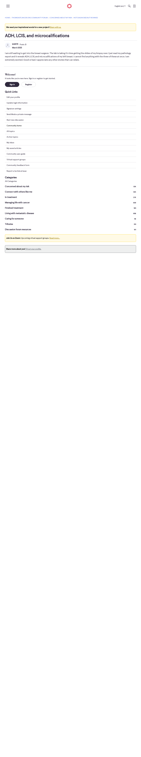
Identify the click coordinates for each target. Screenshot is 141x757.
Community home (14, 125)
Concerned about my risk (70, 186)
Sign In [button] (12, 84)
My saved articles (14, 148)
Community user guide (16, 154)
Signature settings (14, 108)
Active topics (12, 137)
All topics (11, 131)
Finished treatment (70, 208)
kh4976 (15, 44)
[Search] (129, 6)
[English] (69, 6)
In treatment (70, 197)
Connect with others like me (70, 191)
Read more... (54, 238)
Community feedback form (18, 165)
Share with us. (55, 27)
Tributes (70, 224)
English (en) (119, 6)
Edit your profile (13, 97)
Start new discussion (15, 120)
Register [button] (28, 84)
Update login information (17, 103)
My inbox (10, 142)
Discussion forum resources (70, 229)
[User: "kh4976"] (7, 45)
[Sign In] (134, 6)
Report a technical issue (17, 171)
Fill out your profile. (33, 249)
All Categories (11, 181)
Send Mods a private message (19, 114)
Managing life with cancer (70, 202)
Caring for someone (70, 218)
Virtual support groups (16, 159)
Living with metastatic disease (70, 213)
